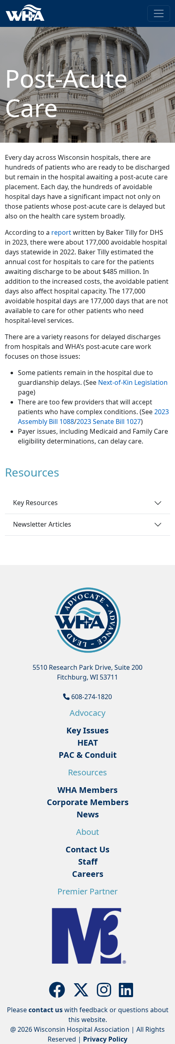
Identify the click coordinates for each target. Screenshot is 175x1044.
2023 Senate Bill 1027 (109, 421)
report (61, 232)
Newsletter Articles (42, 524)
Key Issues (87, 730)
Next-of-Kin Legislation (133, 382)
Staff (87, 861)
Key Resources (35, 502)
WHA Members (87, 789)
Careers (87, 873)
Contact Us (87, 849)
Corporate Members (88, 802)
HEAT (87, 742)
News (88, 814)
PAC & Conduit (88, 754)
